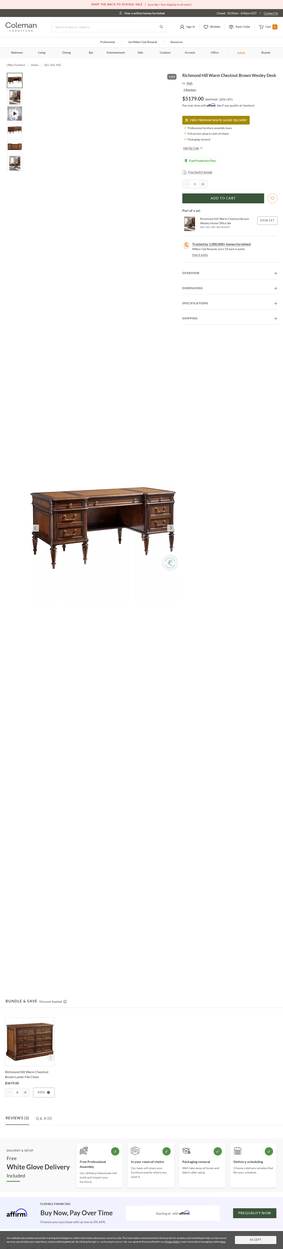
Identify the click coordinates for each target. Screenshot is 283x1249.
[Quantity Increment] (203, 184)
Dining (66, 52)
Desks (35, 65)
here (222, 1241)
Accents (190, 52)
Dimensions (192, 288)
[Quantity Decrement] (187, 184)
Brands (265, 52)
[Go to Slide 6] (14, 163)
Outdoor (165, 52)
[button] (187, 27)
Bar (91, 52)
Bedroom (17, 52)
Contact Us (271, 13)
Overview (191, 273)
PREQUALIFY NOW (254, 1213)
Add (41, 1092)
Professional (107, 42)
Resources (177, 42)
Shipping (190, 318)
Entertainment (116, 52)
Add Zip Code (191, 148)
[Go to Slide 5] (14, 146)
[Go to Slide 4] (14, 130)
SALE (241, 53)
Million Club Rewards (142, 42)
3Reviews (189, 89)
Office (215, 52)
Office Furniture (16, 65)
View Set (267, 220)
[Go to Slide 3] (14, 113)
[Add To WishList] (272, 198)
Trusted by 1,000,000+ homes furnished (221, 244)
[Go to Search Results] (161, 27)
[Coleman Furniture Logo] (21, 30)
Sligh (189, 83)
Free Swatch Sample (200, 172)
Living (41, 52)
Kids (140, 52)
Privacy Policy (172, 1241)
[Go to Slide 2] (14, 97)
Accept (255, 1240)
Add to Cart (223, 198)
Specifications (195, 303)
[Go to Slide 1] (14, 80)
